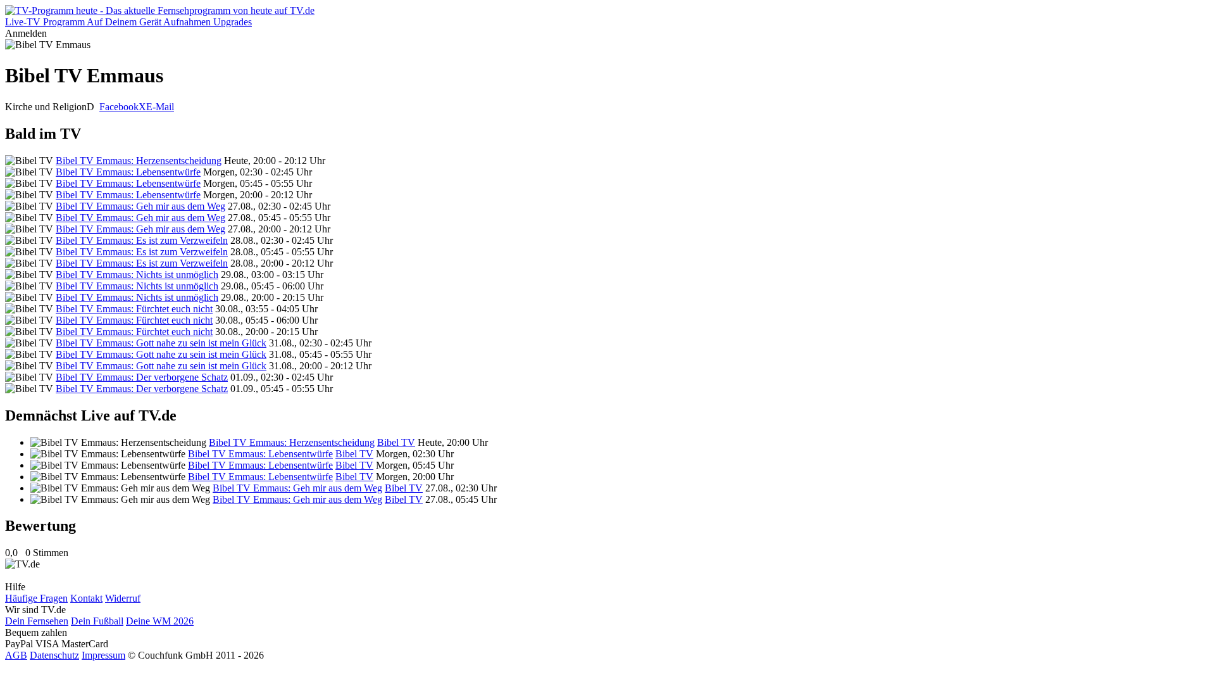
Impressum (103, 655)
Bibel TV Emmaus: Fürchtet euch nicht (134, 308)
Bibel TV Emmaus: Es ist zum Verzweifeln (142, 240)
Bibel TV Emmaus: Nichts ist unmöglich (137, 274)
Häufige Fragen (36, 598)
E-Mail (160, 106)
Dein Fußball (97, 621)
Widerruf (122, 598)
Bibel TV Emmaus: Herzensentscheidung (138, 160)
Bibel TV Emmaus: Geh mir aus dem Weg (140, 206)
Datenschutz (54, 655)
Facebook (119, 106)
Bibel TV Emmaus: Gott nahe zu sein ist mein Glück (161, 343)
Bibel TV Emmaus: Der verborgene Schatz (142, 377)
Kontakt (86, 598)
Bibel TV (396, 442)
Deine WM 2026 (160, 621)
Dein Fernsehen (36, 621)
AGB (16, 655)
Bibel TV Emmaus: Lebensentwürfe (128, 172)
